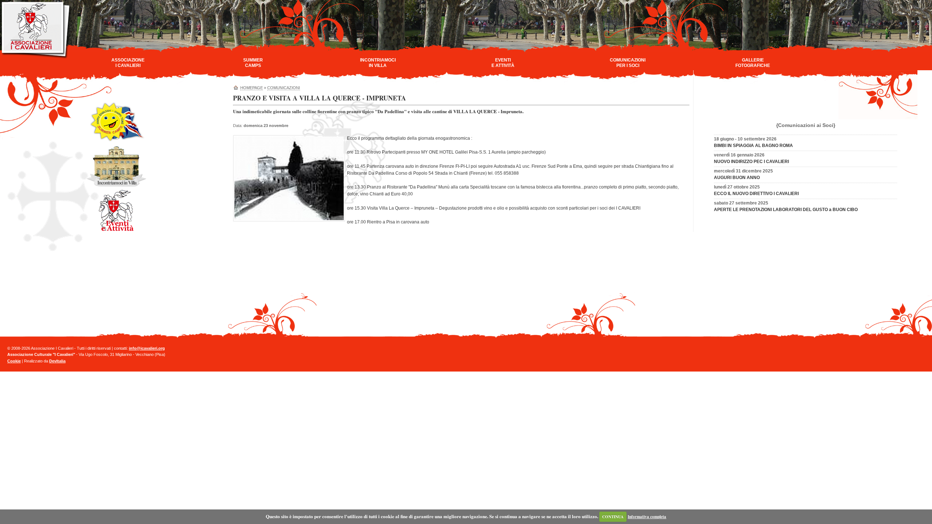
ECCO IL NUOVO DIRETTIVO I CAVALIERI (756, 193)
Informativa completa (647, 517)
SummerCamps (253, 62)
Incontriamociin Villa (378, 62)
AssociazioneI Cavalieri (128, 62)
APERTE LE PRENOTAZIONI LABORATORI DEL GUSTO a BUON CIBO (786, 209)
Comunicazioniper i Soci (627, 62)
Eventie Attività (502, 62)
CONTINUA (613, 517)
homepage (251, 88)
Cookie (14, 361)
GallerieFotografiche (752, 62)
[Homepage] (36, 57)
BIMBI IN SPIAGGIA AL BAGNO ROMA (753, 145)
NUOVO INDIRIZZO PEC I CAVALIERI (751, 161)
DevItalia (57, 361)
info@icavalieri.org (147, 348)
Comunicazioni (283, 88)
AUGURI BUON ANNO (737, 177)
